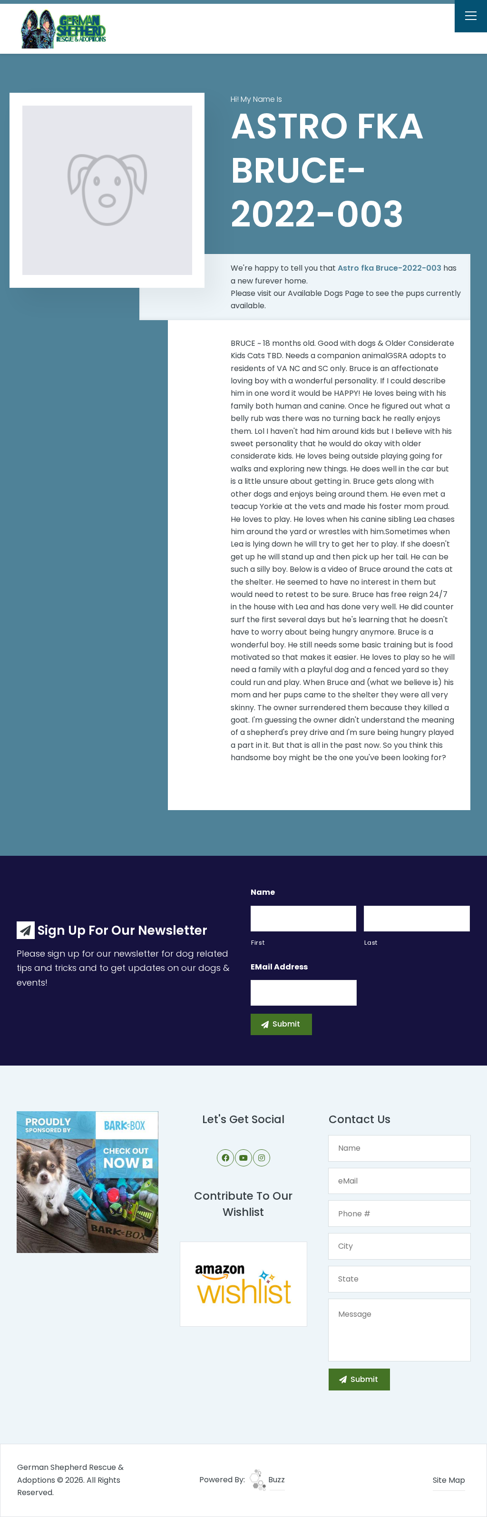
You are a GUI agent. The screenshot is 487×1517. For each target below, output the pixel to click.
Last (371, 942)
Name (263, 893)
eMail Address (279, 967)
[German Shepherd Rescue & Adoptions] (69, 29)
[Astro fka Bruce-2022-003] (107, 190)
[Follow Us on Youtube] (243, 1157)
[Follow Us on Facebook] (225, 1157)
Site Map (449, 1480)
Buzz (275, 1479)
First (257, 942)
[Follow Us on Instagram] (261, 1157)
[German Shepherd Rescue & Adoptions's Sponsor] (87, 1181)
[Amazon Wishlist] (243, 1283)
